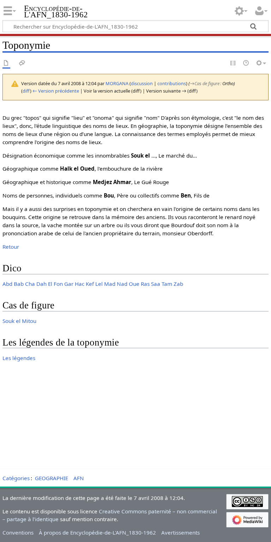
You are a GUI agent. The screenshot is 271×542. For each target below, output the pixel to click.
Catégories (16, 478)
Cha (30, 283)
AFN (78, 478)
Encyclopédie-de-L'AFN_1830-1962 (56, 11)
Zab (178, 283)
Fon (58, 283)
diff (26, 91)
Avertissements (180, 532)
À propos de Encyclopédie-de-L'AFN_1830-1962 (97, 532)
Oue (134, 283)
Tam (167, 283)
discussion (142, 83)
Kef (90, 283)
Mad (109, 283)
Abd (7, 283)
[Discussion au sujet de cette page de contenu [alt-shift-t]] (22, 63)
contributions (171, 83)
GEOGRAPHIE (51, 478)
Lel (99, 283)
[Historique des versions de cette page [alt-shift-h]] (246, 63)
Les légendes (18, 357)
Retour (10, 246)
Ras (145, 283)
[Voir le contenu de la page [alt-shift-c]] (6, 63)
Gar (68, 283)
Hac (79, 283)
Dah (41, 283)
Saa (155, 283)
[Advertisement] (135, 416)
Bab (19, 283)
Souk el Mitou (19, 320)
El (50, 283)
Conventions (18, 532)
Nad (122, 283)
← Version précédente (55, 91)
